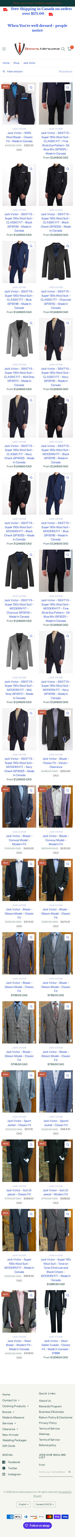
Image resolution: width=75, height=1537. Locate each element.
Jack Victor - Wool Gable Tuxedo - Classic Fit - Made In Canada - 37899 (56, 1347)
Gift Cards (8, 1446)
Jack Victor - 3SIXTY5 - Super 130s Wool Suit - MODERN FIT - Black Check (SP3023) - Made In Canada (19, 531)
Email (42, 1464)
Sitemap (44, 1434)
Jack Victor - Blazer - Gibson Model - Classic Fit (19, 913)
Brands (6, 1412)
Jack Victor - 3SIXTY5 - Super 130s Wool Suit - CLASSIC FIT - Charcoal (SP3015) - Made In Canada (56, 300)
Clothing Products (14, 1406)
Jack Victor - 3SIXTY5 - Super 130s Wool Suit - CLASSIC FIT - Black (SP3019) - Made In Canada (19, 222)
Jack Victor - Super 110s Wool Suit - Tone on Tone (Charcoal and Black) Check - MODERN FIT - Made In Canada (56, 1270)
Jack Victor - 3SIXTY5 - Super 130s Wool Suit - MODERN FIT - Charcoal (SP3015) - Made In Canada (19, 608)
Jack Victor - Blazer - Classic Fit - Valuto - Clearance (56, 763)
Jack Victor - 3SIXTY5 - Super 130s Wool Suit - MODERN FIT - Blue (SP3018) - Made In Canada (56, 531)
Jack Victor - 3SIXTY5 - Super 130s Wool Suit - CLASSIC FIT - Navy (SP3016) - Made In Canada (56, 377)
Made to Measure (13, 1417)
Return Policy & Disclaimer (56, 1417)
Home (6, 62)
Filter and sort (15, 71)
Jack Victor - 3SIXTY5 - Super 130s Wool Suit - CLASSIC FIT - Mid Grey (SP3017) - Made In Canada (19, 377)
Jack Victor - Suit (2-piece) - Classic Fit (19, 1192)
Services (7, 1423)
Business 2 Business (51, 1411)
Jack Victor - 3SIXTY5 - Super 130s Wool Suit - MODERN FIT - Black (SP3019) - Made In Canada (56, 454)
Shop (16, 62)
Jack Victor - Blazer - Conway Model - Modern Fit (19, 840)
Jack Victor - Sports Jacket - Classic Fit (55, 1123)
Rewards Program (50, 1406)
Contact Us (9, 1400)
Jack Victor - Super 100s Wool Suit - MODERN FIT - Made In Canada (19, 1266)
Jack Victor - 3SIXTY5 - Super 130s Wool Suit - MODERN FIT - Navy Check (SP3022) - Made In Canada (19, 767)
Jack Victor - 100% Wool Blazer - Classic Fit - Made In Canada (19, 137)
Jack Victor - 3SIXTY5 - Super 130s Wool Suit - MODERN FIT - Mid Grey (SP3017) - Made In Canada (19, 690)
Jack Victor (29, 62)
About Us (45, 1400)
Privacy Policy (48, 1423)
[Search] (63, 49)
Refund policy (47, 1445)
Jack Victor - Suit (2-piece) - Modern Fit (56, 1192)
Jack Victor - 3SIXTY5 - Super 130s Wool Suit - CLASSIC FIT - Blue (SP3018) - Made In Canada (19, 300)
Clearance (8, 1429)
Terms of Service (49, 1428)
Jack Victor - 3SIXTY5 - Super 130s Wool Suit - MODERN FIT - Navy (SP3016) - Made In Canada (56, 690)
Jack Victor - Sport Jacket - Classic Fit (19, 1123)
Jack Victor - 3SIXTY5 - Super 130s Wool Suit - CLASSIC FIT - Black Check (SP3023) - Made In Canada (56, 222)
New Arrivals (10, 1434)
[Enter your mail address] (69, 1472)
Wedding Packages (14, 1440)
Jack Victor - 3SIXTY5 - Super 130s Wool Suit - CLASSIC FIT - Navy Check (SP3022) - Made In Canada (19, 454)
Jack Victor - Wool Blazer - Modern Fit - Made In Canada (19, 1345)
